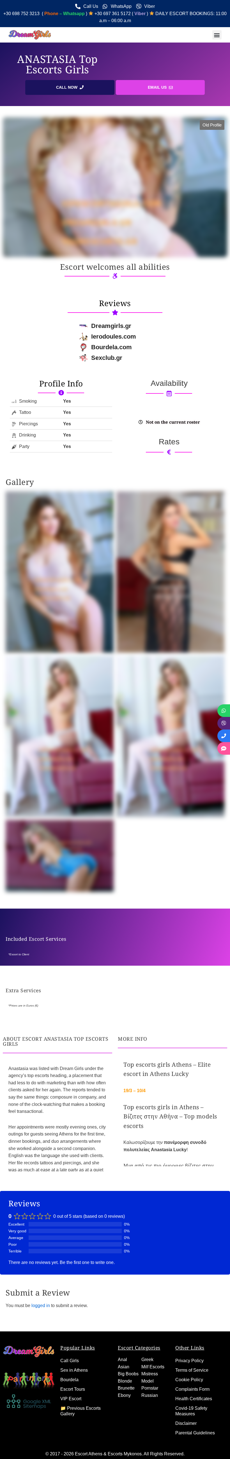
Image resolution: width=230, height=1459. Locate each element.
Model (147, 1381)
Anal (122, 1359)
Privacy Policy (189, 1360)
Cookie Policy (189, 1379)
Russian (149, 1395)
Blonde (125, 1381)
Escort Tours (72, 1389)
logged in (40, 1305)
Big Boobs (128, 1373)
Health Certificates (193, 1398)
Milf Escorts (152, 1366)
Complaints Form (192, 1389)
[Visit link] (61, 383)
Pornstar (149, 1388)
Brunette (126, 1388)
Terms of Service (191, 1370)
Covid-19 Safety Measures (191, 1411)
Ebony (124, 1395)
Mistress (149, 1373)
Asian (123, 1366)
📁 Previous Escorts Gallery (80, 1411)
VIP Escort (70, 1398)
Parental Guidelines (195, 1432)
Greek (147, 1359)
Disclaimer (186, 1423)
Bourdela (69, 1379)
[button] (217, 34)
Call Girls (69, 1360)
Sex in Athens (74, 1370)
